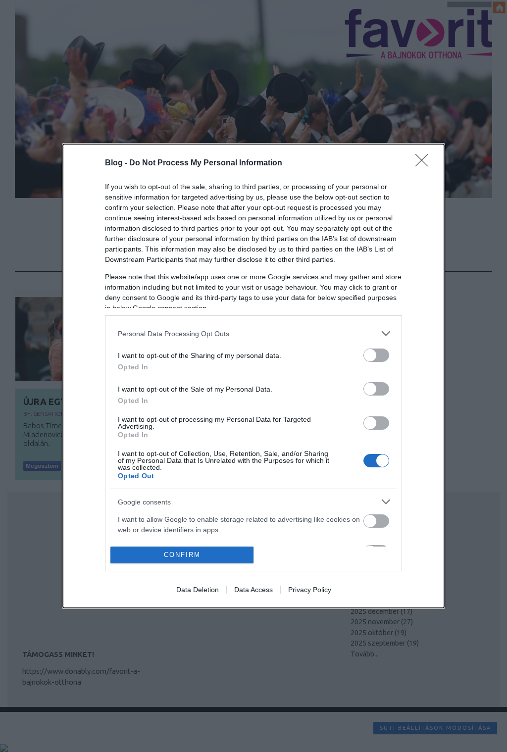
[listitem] (253, 333)
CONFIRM (182, 554)
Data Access (253, 590)
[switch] (376, 355)
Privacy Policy (309, 590)
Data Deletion (197, 590)
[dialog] (253, 376)
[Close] (424, 163)
